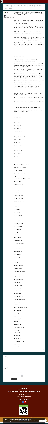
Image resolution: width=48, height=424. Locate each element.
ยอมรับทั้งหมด (41, 420)
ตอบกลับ (14, 378)
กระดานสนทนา (7, 5)
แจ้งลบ (15, 18)
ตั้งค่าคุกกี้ (35, 420)
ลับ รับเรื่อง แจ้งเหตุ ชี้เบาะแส (17, 5)
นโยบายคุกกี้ (9, 421)
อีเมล (5, 371)
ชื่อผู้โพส (6, 368)
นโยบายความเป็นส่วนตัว (28, 420)
